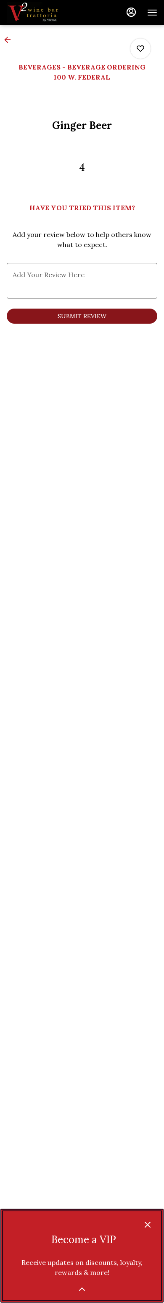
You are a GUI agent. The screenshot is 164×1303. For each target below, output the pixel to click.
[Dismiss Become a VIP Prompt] (148, 1225)
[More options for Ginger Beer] (140, 49)
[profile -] (131, 12)
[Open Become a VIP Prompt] (82, 1289)
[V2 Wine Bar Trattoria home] (44, 12)
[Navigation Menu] (152, 12)
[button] (10, 40)
